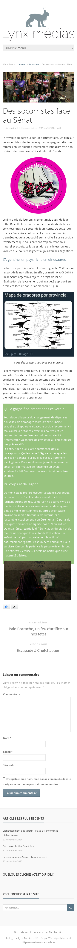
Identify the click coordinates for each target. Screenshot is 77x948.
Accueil (22, 64)
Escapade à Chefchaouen (38, 650)
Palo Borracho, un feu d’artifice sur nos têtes (38, 631)
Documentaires (29, 128)
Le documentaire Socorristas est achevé (25, 857)
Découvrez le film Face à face (18, 846)
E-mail (8, 751)
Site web (8, 765)
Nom (7, 738)
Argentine (34, 64)
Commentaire (11, 694)
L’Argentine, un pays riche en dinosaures (34, 259)
